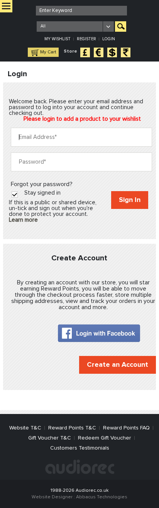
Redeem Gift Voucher (104, 438)
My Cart (48, 52)
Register (86, 39)
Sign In (129, 200)
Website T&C (25, 428)
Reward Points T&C (72, 428)
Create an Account (117, 364)
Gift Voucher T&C (49, 438)
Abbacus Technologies (101, 497)
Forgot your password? (42, 184)
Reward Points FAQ (126, 428)
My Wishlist (57, 39)
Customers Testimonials (79, 448)
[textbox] (81, 10)
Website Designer (52, 497)
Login (108, 39)
